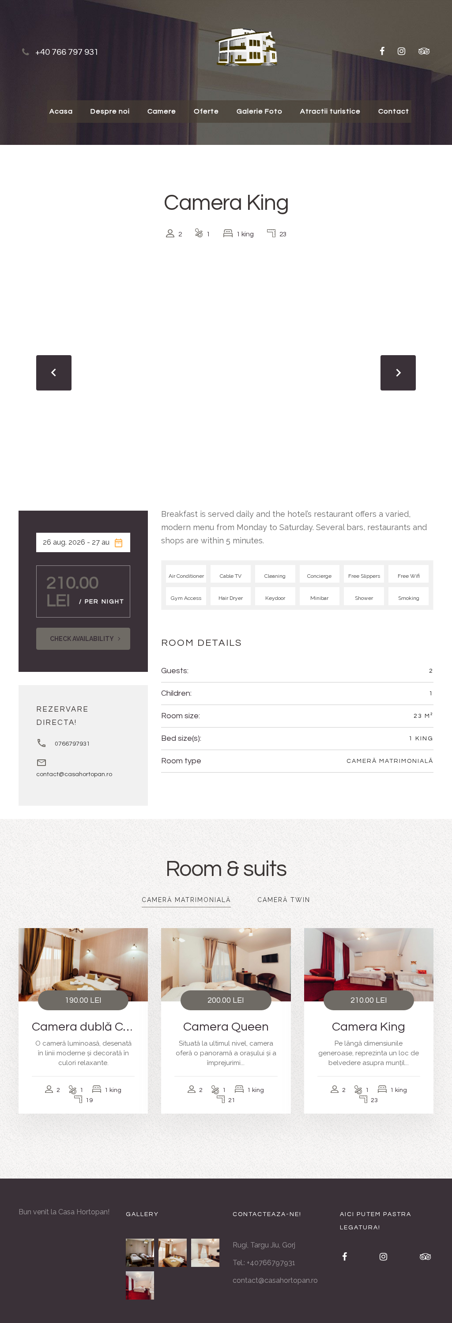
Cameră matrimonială (390, 761)
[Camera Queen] (205, 1253)
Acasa (61, 111)
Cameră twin (283, 899)
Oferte (206, 111)
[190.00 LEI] (83, 963)
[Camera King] (140, 1285)
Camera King (368, 1026)
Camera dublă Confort (83, 1026)
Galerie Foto (259, 111)
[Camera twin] (140, 1253)
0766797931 (72, 744)
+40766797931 (271, 1263)
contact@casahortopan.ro (74, 774)
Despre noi (110, 111)
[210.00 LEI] (368, 963)
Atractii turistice (330, 111)
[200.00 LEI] (225, 963)
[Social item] (382, 52)
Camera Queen (226, 1026)
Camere (161, 111)
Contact (393, 111)
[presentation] (54, 372)
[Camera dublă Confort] (172, 1253)
